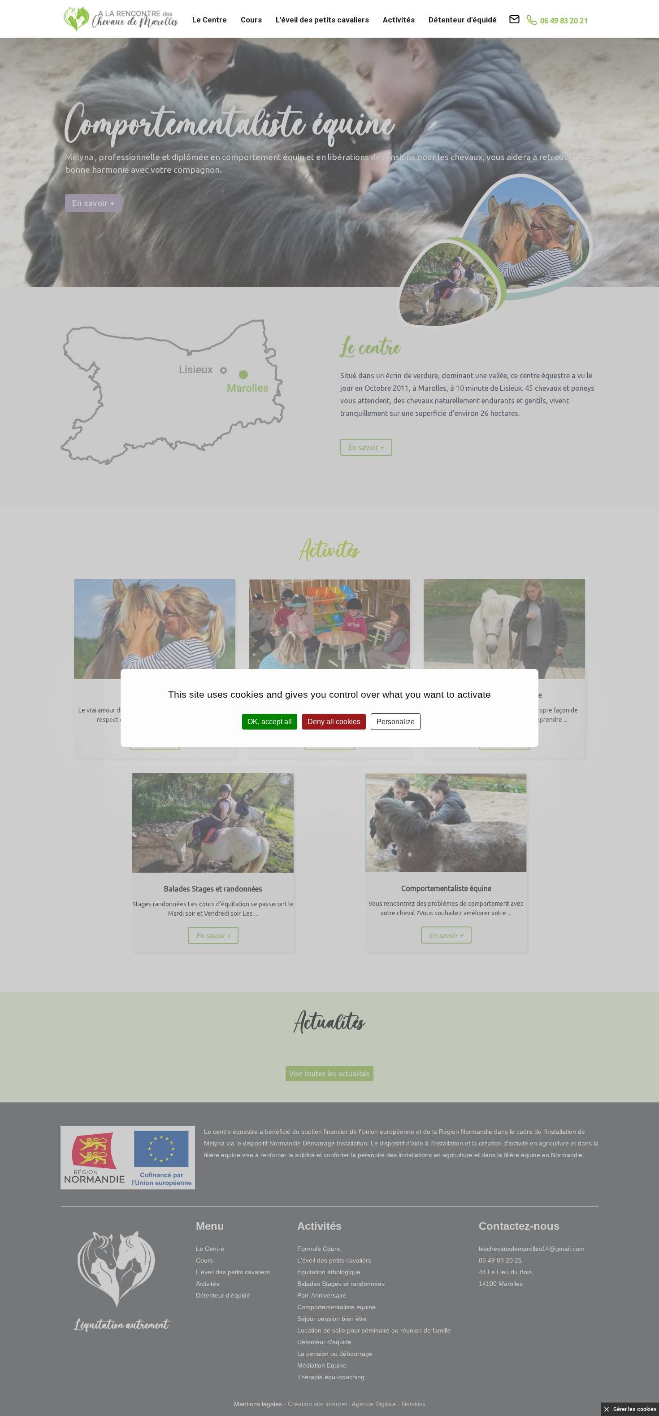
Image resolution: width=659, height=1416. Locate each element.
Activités (399, 19)
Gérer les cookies (635, 1409)
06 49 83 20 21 (562, 20)
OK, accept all (269, 721)
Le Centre (209, 19)
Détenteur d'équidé (463, 19)
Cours (251, 19)
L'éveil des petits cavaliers (322, 19)
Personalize (396, 721)
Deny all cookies (334, 721)
